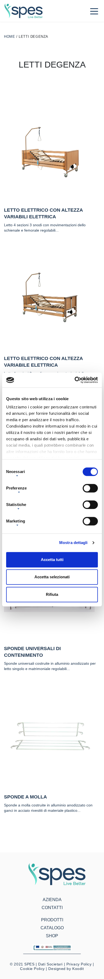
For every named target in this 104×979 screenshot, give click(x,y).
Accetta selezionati (52, 577)
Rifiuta (52, 594)
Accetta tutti (52, 559)
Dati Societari (50, 964)
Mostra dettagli (73, 542)
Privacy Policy (79, 964)
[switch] (90, 488)
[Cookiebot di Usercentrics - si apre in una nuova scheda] (75, 379)
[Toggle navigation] (94, 11)
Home (9, 37)
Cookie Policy (32, 969)
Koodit (78, 969)
